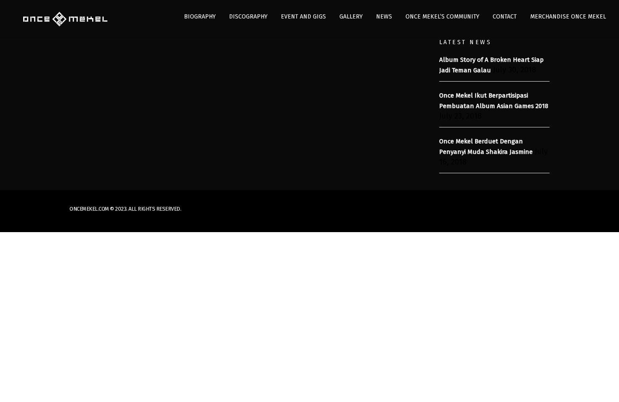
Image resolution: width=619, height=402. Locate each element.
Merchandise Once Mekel (568, 16)
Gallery (351, 16)
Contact (505, 16)
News (384, 16)
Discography (248, 16)
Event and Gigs (303, 16)
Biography (200, 16)
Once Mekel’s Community (442, 16)
